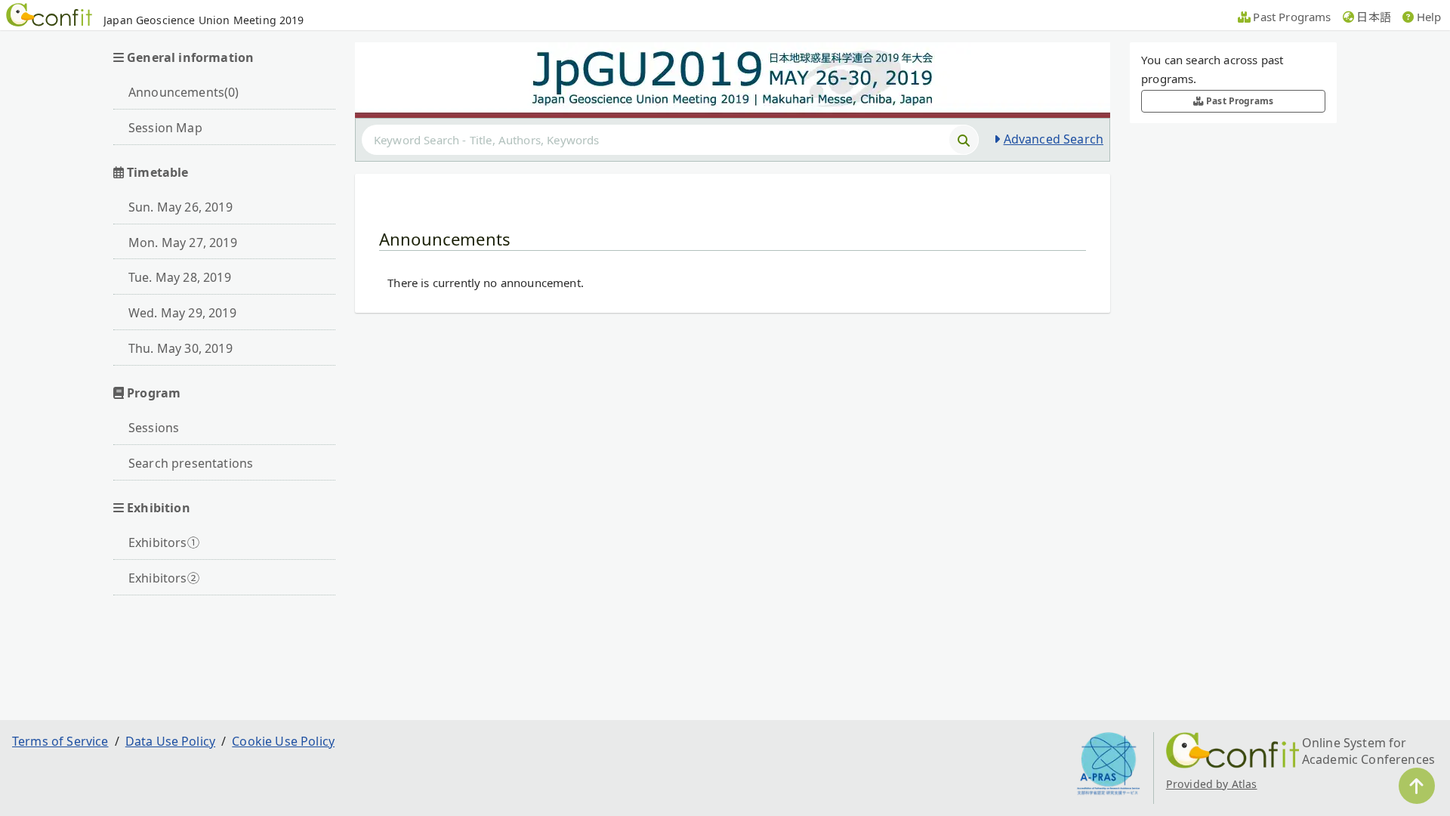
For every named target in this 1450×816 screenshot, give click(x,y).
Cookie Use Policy (283, 741)
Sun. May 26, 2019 (180, 207)
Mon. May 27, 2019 (182, 242)
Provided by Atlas (1211, 784)
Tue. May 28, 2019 (179, 277)
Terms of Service (60, 741)
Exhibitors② (163, 578)
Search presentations (190, 463)
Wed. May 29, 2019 (182, 312)
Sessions (153, 427)
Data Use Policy (170, 741)
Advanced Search (1053, 139)
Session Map (165, 127)
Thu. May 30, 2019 (180, 348)
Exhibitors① (163, 542)
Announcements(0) (183, 92)
